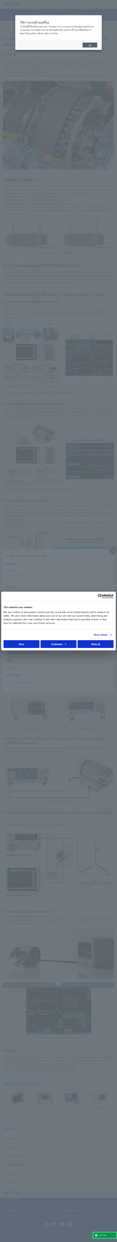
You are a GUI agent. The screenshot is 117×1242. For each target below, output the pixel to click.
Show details (101, 634)
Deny (21, 644)
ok (90, 45)
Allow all (95, 644)
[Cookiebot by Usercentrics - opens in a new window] (100, 596)
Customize (56, 644)
